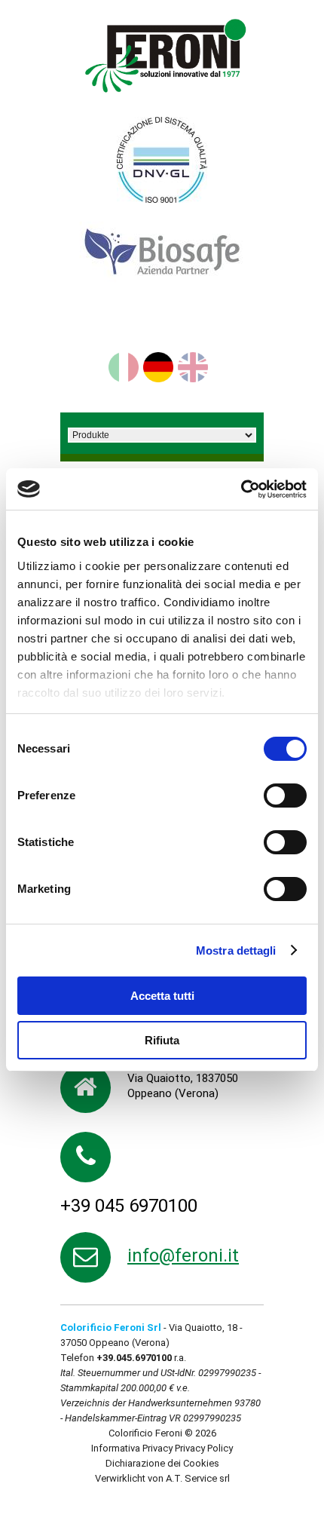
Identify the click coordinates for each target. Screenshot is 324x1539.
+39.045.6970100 (134, 1357)
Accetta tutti (162, 995)
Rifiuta (162, 1040)
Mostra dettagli (236, 950)
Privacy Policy (204, 1448)
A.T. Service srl (198, 1478)
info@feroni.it (183, 1255)
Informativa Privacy (132, 1448)
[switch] (285, 795)
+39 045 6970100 (128, 1205)
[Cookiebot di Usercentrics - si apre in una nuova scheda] (241, 489)
